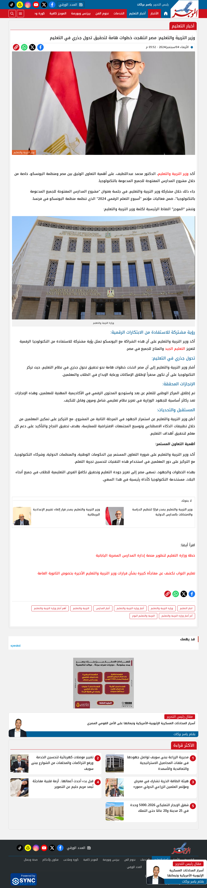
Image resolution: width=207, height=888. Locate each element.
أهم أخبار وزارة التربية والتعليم (50, 608)
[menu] (20, 13)
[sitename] (181, 848)
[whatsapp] (16, 47)
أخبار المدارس (103, 608)
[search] (12, 13)
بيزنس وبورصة (81, 13)
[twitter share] (32, 47)
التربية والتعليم (81, 608)
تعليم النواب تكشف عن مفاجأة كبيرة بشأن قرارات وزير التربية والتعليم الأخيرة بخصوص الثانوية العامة (116, 573)
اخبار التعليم (186, 608)
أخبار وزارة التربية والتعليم (130, 608)
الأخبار (154, 13)
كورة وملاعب (36, 13)
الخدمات (119, 13)
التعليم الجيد (175, 348)
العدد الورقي (67, 4)
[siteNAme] (185, 9)
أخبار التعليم (137, 13)
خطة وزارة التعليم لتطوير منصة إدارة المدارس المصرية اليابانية (145, 555)
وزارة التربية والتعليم (162, 608)
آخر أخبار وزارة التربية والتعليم (177, 616)
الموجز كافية (58, 13)
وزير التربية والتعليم (173, 173)
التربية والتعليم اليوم (143, 616)
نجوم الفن (102, 13)
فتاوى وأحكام (50, 859)
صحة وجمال (31, 859)
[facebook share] (40, 47)
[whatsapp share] (24, 47)
